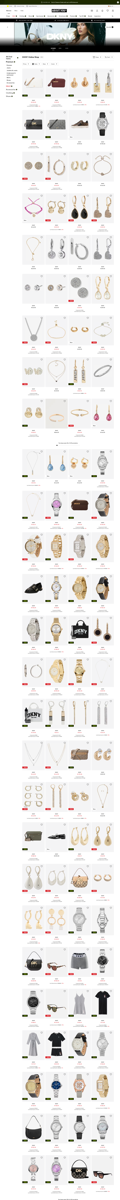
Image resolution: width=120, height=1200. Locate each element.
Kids (22, 10)
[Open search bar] (111, 16)
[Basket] (113, 11)
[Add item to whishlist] (41, 71)
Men (16, 10)
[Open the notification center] (102, 10)
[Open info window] (118, 2)
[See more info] (33, 107)
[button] (97, 57)
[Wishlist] (107, 11)
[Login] (97, 11)
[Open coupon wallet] (92, 11)
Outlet (10, 6)
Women (8, 10)
